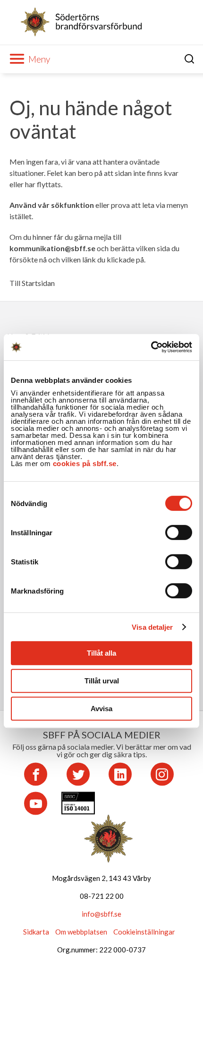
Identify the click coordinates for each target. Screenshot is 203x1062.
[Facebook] (35, 773)
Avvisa (101, 709)
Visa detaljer (152, 627)
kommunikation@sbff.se (52, 248)
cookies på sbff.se (85, 464)
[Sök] (190, 59)
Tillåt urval (102, 681)
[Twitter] (78, 773)
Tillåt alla (101, 653)
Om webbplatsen (81, 931)
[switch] (178, 532)
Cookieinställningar (144, 931)
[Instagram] (162, 773)
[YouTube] (35, 803)
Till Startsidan (32, 283)
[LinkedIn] (120, 773)
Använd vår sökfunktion (51, 204)
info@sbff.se (101, 914)
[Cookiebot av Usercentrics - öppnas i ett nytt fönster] (151, 347)
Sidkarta (36, 931)
